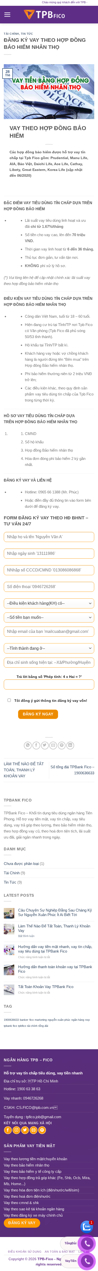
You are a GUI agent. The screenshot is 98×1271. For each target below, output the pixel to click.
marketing (41, 1019)
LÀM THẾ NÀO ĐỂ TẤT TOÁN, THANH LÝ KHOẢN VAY (24, 770)
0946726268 (33, 1098)
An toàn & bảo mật (60, 1251)
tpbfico (22, 1025)
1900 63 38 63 (28, 1089)
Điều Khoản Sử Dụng (24, 1251)
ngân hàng (77, 1019)
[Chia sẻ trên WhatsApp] (28, 745)
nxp (87, 1019)
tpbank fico (10, 1025)
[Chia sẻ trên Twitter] (45, 745)
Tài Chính (11, 33)
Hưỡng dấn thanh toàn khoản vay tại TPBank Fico (55, 969)
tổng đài (43, 1025)
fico (31, 1019)
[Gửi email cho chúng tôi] (33, 1130)
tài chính (32, 1025)
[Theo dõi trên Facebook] (8, 1130)
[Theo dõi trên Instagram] (16, 1130)
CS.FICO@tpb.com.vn (37, 1107)
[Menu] (7, 14)
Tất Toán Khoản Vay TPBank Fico (45, 987)
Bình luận (26, 935)
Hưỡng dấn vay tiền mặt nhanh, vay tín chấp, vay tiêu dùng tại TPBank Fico (55, 949)
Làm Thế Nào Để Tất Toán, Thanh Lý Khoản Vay (54, 928)
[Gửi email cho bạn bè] (53, 745)
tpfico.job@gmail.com (43, 1117)
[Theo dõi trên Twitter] (25, 1130)
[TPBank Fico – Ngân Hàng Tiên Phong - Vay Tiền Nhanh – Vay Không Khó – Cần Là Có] (49, 14)
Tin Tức (27, 33)
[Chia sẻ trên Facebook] (36, 745)
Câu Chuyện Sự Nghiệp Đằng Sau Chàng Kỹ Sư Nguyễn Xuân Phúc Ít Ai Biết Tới (55, 912)
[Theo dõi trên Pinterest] (42, 1130)
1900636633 (11, 1019)
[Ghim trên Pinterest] (62, 745)
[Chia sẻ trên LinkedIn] (70, 745)
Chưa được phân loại (21, 863)
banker (24, 1019)
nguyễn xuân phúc (59, 1019)
